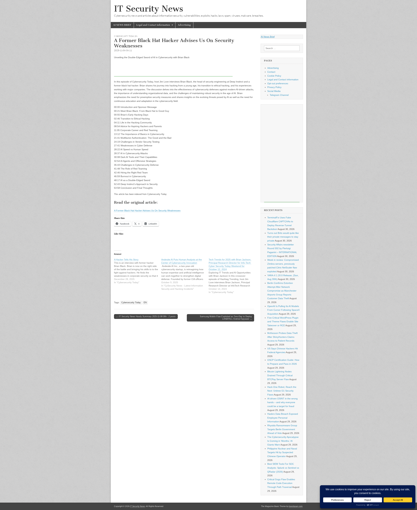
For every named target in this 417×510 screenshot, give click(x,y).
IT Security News (148, 9)
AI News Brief (268, 36)
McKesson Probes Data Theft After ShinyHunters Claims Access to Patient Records (282, 337)
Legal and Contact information (153, 25)
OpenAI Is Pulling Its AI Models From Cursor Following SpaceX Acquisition (283, 310)
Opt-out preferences (277, 83)
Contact (271, 72)
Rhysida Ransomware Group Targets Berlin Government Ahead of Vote (282, 429)
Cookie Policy (274, 75)
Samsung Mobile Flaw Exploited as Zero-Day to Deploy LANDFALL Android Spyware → (226, 317)
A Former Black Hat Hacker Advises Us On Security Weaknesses (147, 210)
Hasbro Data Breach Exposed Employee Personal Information (282, 418)
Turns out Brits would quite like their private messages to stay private (283, 237)
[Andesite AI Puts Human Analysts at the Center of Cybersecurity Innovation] (184, 274)
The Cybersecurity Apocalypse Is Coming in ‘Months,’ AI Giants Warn (283, 441)
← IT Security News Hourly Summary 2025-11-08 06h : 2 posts (146, 316)
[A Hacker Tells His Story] (137, 271)
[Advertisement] (173, 69)
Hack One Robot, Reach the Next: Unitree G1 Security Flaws (281, 391)
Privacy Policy (274, 87)
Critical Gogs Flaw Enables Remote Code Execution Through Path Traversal (281, 483)
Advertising (184, 25)
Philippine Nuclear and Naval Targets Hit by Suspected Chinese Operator (282, 452)
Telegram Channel (279, 95)
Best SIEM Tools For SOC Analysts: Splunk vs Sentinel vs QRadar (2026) (283, 468)
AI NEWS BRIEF (122, 25)
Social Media (273, 91)
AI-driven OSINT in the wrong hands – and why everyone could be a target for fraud (282, 402)
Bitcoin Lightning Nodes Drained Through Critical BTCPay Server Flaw (280, 375)
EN (136, 36)
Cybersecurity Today (124, 36)
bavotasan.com (295, 506)
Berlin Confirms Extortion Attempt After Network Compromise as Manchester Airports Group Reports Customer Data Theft (281, 291)
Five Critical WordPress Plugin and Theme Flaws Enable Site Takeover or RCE (282, 321)
